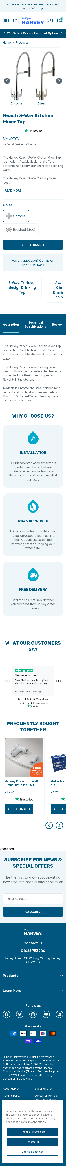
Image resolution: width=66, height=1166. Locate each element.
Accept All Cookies (33, 1131)
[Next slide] (59, 81)
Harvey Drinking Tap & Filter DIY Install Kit (21, 783)
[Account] (50, 20)
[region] (32, 1131)
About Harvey (11, 1088)
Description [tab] (10, 324)
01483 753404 (33, 950)
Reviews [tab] (58, 324)
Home (7, 42)
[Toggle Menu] (6, 20)
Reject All (33, 1141)
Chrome (19, 216)
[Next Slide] (59, 825)
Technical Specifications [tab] (35, 324)
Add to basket (19, 809)
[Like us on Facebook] (6, 1014)
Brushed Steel (24, 229)
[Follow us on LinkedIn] (59, 1014)
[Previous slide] (7, 81)
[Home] (33, 20)
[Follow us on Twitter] (19, 1014)
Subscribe (33, 912)
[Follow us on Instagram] (33, 1014)
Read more (13, 190)
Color (7, 204)
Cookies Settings (33, 1151)
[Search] (16, 20)
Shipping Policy (43, 1088)
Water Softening (33, 8)
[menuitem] (6, 1014)
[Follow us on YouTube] (46, 1014)
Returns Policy (11, 1095)
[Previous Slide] (49, 825)
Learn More (12, 990)
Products (22, 42)
